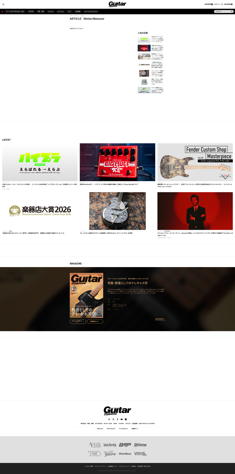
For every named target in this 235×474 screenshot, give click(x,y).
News (69, 11)
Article (82, 15)
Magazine (77, 263)
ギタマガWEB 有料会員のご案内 (15, 11)
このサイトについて (124, 466)
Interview (50, 11)
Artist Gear (61, 11)
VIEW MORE (160, 319)
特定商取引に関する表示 (143, 466)
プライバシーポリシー (100, 466)
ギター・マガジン (74, 15)
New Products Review (91, 11)
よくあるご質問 (89, 466)
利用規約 (133, 466)
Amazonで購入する (78, 321)
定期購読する (95, 321)
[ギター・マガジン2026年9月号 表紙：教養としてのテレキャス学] (86, 317)
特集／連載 (41, 11)
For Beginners (123, 428)
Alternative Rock (162, 237)
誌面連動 (77, 11)
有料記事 (31, 11)
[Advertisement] (117, 356)
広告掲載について (112, 466)
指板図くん (135, 428)
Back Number (111, 428)
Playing (121, 423)
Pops (4, 189)
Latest (8, 140)
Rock (8, 189)
